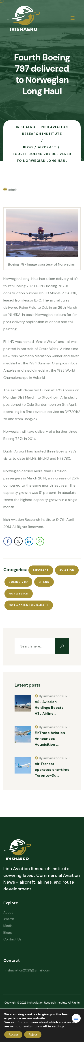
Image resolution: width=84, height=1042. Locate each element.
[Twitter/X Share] (18, 541)
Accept (13, 1034)
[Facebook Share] (7, 541)
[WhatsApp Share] (40, 541)
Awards (9, 919)
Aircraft (41, 570)
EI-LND (44, 582)
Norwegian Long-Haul (29, 605)
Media (8, 926)
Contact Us (12, 939)
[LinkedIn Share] (29, 541)
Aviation (67, 570)
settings (58, 1026)
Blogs (7, 932)
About (8, 912)
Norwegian (18, 593)
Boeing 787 (18, 582)
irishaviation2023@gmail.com (27, 970)
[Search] (62, 646)
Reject (33, 1034)
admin (12, 190)
